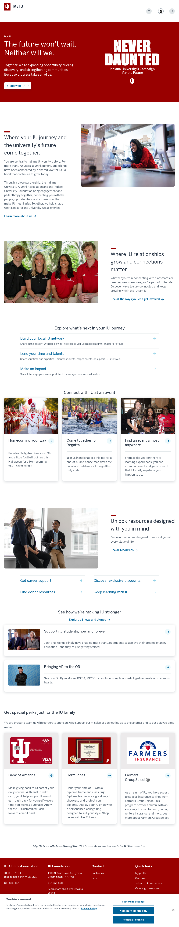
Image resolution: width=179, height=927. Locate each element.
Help (94, 878)
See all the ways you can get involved (135, 299)
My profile (140, 873)
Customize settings (133, 901)
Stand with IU (16, 86)
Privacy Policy (89, 908)
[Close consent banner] (173, 910)
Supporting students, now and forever (75, 631)
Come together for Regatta (82, 442)
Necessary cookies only (133, 910)
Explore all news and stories (87, 619)
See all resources (122, 550)
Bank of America (21, 775)
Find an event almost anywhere (142, 442)
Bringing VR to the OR (62, 667)
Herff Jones (76, 775)
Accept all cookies (133, 919)
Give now (140, 878)
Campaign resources (147, 888)
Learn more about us (18, 216)
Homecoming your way (27, 440)
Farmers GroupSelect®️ (137, 777)
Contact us (98, 873)
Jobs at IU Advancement (149, 883)
